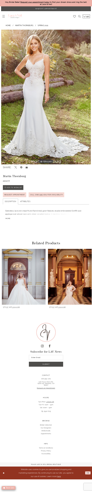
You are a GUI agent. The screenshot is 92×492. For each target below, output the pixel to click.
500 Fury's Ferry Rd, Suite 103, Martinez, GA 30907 (46, 383)
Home (8, 25)
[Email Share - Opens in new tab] (27, 167)
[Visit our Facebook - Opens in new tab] (49, 346)
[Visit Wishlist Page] (74, 16)
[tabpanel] (46, 97)
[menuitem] (3, 16)
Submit (46, 364)
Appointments (46, 433)
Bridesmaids (46, 431)
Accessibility (46, 454)
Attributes (25, 201)
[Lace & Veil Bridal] (15, 16)
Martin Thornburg (24, 25)
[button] (3, 16)
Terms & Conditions (46, 448)
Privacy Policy (46, 451)
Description (10, 201)
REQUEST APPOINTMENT (14, 195)
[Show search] (79, 16)
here (59, 476)
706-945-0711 (46, 379)
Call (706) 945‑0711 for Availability (46, 195)
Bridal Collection (46, 425)
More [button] (8, 218)
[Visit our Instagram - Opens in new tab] (42, 346)
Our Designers (46, 428)
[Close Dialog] (3, 473)
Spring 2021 (43, 25)
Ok (88, 473)
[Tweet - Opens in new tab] (15, 167)
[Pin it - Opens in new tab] (21, 167)
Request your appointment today (34, 2)
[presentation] (23, 277)
